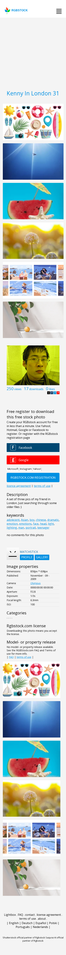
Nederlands (40, 927)
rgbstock (19, 10)
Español (41, 923)
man (21, 528)
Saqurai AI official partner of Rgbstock (43, 939)
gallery (42, 557)
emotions (25, 524)
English (14, 923)
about (42, 919)
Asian (24, 520)
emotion (12, 524)
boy (32, 520)
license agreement (49, 915)
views (17, 389)
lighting (12, 528)
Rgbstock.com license (26, 625)
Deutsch (27, 923)
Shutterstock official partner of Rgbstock (24, 937)
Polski (53, 923)
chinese (41, 520)
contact (30, 915)
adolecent (13, 520)
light (51, 524)
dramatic (53, 520)
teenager (43, 528)
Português (23, 927)
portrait (31, 528)
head (43, 524)
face (36, 524)
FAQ (11, 657)
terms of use (24, 657)
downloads (36, 389)
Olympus (35, 583)
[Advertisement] (33, 52)
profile (26, 557)
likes (52, 389)
